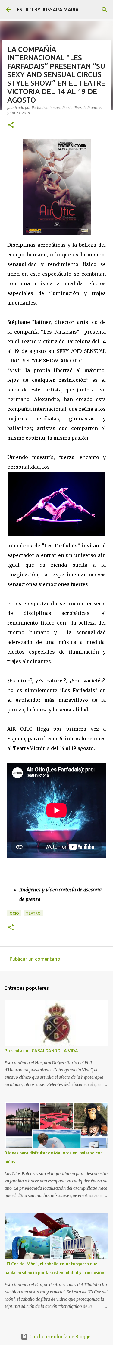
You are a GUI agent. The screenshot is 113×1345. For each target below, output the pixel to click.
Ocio (14, 913)
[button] (10, 125)
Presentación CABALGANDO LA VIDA (41, 1050)
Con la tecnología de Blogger (60, 1336)
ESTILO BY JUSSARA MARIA (48, 9)
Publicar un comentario (35, 959)
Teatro (33, 913)
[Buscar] (104, 9)
